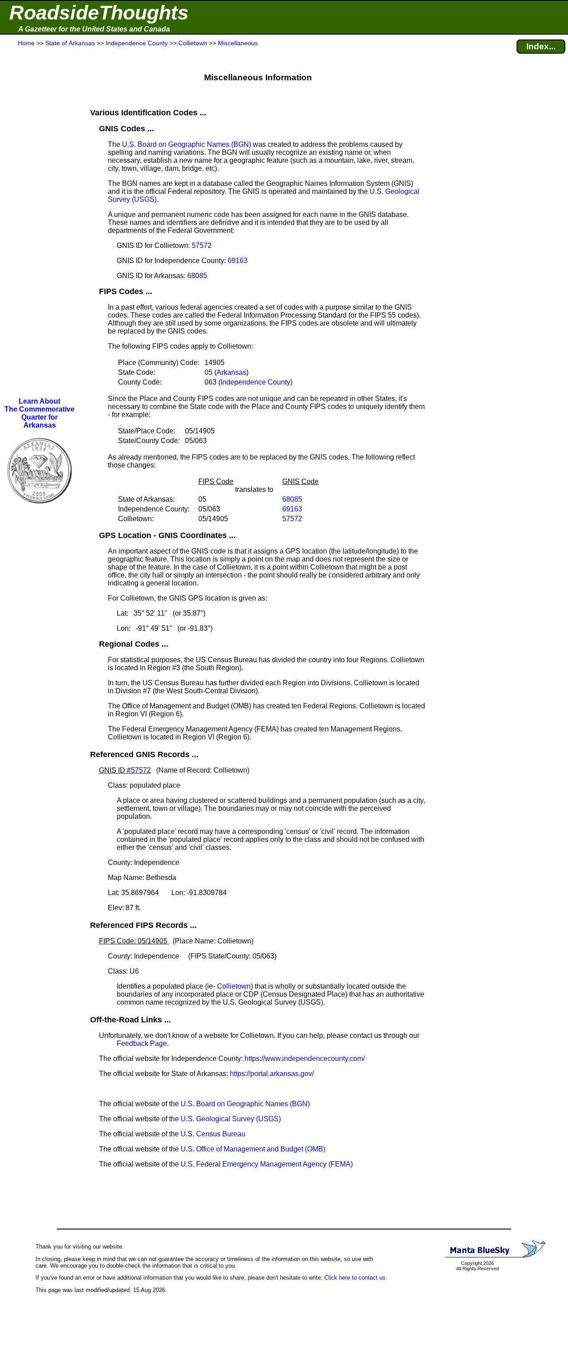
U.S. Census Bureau (213, 1134)
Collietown (234, 986)
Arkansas (231, 372)
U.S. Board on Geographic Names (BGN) (186, 144)
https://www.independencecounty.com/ (305, 1058)
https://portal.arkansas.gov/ (272, 1073)
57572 (202, 245)
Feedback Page (142, 1043)
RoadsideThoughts (99, 12)
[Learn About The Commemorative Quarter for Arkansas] (39, 509)
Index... (541, 46)
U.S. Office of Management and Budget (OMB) (253, 1149)
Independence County (255, 382)
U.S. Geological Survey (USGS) (231, 1119)
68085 (197, 275)
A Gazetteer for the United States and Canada (94, 29)
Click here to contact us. (355, 1277)
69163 (238, 260)
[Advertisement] (39, 223)
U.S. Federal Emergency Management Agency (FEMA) (267, 1164)
